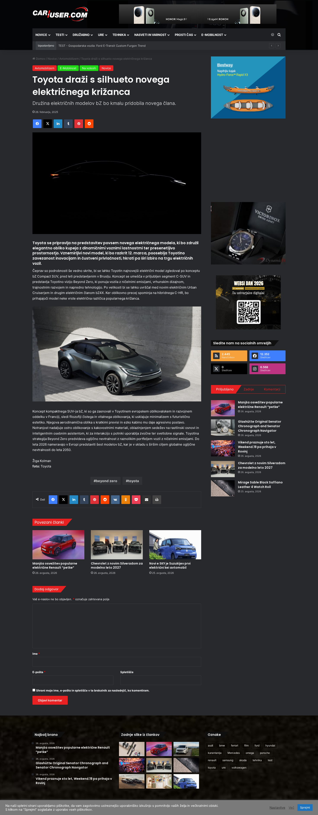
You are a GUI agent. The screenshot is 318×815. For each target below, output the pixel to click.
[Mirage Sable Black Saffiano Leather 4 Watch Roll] (223, 488)
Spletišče (126, 672)
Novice (41, 35)
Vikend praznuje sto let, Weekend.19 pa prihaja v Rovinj (257, 447)
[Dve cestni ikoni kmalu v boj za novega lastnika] (132, 781)
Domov (40, 58)
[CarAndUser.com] (60, 14)
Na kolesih (89, 68)
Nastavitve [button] (277, 808)
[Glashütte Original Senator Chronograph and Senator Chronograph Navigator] (223, 427)
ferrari (234, 745)
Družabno (81, 35)
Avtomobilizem (69, 58)
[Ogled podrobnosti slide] (248, 87)
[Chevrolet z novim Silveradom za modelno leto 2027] (117, 544)
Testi (60, 35)
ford (257, 745)
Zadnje (249, 389)
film (246, 745)
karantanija (215, 752)
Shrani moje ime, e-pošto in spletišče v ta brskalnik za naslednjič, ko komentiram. (92, 690)
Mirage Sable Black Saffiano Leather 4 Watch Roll (260, 484)
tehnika (257, 760)
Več (291, 808)
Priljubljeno (225, 389)
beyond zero (106, 481)
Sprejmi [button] (305, 807)
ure (224, 767)
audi (210, 745)
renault (212, 760)
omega (250, 752)
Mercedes (234, 752)
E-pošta (38, 672)
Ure (101, 35)
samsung (227, 760)
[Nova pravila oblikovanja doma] (159, 781)
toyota (133, 481)
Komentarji (272, 389)
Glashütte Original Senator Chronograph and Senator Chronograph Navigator (259, 426)
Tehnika (119, 35)
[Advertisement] (248, 159)
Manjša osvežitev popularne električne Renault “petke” (54, 565)
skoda (243, 760)
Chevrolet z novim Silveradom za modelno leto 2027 (117, 565)
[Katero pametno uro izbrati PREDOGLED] (132, 749)
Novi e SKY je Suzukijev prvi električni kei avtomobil (170, 565)
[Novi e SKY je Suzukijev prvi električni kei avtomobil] (175, 544)
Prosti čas (184, 35)
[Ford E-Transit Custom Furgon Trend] (186, 749)
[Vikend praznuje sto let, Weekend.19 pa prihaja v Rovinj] (223, 448)
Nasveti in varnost (150, 35)
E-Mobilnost (212, 35)
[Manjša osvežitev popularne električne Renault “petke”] (58, 544)
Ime (36, 653)
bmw (222, 745)
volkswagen (239, 767)
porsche (265, 752)
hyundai (270, 745)
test (270, 760)
